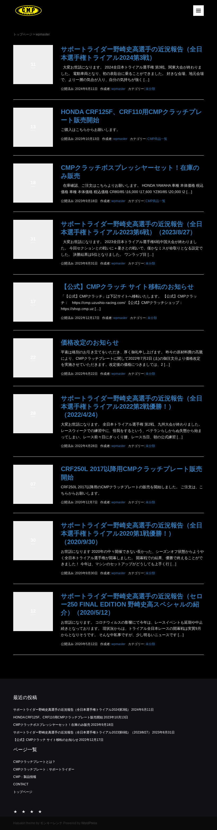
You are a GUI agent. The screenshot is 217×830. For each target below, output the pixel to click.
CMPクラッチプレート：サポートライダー (43, 769)
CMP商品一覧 (157, 139)
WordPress (89, 823)
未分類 (150, 89)
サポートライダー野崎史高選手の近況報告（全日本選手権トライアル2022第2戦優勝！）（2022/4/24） (131, 406)
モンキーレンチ (51, 823)
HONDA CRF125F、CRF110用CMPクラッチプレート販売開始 (58, 717)
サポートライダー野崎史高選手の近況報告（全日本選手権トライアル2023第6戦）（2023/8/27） (82, 732)
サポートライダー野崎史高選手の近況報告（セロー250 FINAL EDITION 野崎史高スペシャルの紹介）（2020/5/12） (132, 604)
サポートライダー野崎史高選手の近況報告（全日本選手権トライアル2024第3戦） (71, 710)
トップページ (22, 34)
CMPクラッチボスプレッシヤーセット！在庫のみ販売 (51, 725)
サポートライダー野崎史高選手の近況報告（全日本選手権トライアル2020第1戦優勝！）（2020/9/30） (131, 533)
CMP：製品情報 (24, 777)
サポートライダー (23, 811)
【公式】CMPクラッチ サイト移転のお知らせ (127, 286)
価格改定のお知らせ (90, 342)
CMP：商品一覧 (32, 811)
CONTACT (20, 784)
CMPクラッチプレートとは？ (34, 762)
